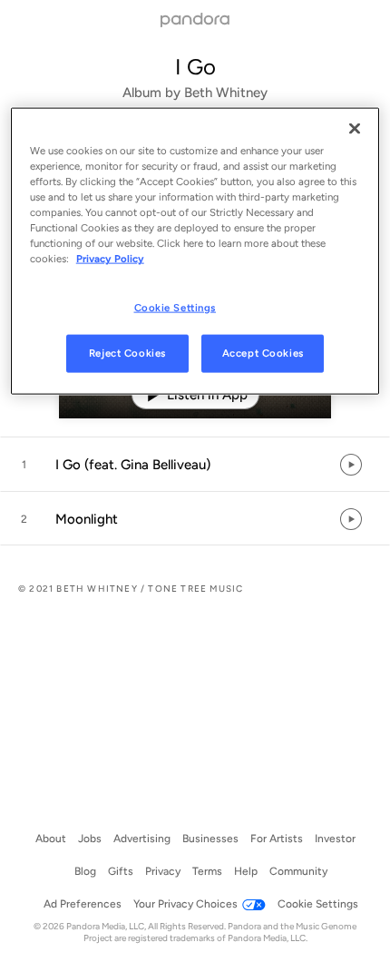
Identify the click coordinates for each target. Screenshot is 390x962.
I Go (195, 67)
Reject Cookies (127, 353)
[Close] (355, 129)
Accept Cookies (263, 353)
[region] (195, 251)
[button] (195, 464)
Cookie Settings (175, 306)
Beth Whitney (226, 92)
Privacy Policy (110, 258)
